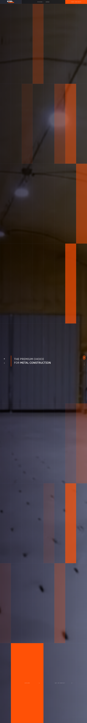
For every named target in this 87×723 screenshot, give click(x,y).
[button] (40, 2)
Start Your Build (76, 1)
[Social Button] (4, 359)
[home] (11, 2)
